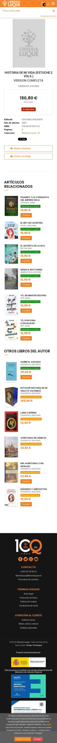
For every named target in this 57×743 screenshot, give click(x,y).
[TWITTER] (26, 559)
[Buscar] (53, 10)
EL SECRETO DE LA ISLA (32, 245)
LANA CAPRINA (28, 412)
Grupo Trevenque (34, 645)
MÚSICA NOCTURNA (31, 269)
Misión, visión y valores (28, 624)
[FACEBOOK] (20, 559)
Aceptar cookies (22, 739)
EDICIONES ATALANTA (32, 119)
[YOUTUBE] (36, 559)
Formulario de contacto (28, 579)
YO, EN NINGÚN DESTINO (33, 295)
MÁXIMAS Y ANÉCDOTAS (33, 489)
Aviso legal (28, 594)
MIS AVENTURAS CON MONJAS (31, 465)
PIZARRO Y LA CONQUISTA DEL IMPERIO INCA (34, 199)
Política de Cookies (28, 602)
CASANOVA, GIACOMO (28, 86)
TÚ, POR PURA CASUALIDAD (27, 322)
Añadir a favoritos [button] (22, 148)
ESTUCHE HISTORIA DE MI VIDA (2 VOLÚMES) (33, 389)
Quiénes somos (28, 620)
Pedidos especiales (28, 628)
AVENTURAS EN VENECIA (33, 437)
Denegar (37, 739)
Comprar (26, 215)
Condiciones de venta (28, 606)
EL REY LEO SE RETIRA (31, 222)
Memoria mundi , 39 (31, 133)
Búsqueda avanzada (48, 16)
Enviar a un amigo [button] (22, 156)
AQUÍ (49, 724)
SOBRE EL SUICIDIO (30, 361)
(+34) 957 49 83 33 (28, 571)
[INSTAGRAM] (31, 559)
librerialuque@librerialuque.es (29, 575)
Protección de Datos (28, 598)
